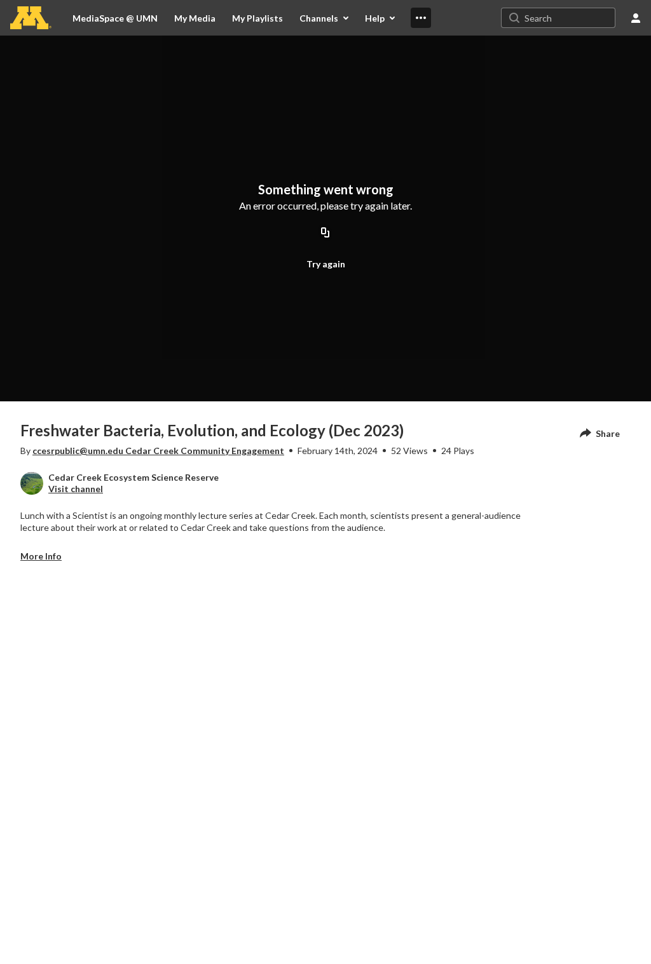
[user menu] (636, 18)
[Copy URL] (325, 233)
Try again (325, 263)
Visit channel (75, 488)
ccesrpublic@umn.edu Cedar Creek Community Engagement (158, 450)
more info (41, 556)
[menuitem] (195, 18)
